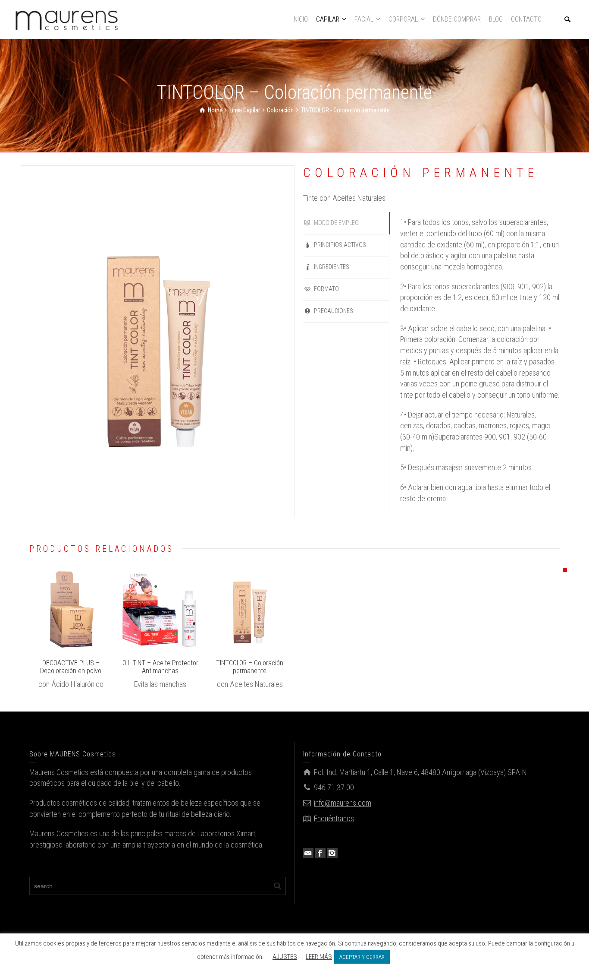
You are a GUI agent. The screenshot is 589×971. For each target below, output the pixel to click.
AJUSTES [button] (285, 957)
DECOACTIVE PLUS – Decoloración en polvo (70, 667)
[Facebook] (320, 853)
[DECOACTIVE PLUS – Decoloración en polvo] (83, 609)
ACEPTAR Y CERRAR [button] (362, 957)
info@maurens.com (342, 802)
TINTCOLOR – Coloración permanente (249, 667)
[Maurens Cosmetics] (67, 18)
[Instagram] (332, 853)
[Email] (308, 853)
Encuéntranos (334, 818)
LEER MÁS (319, 957)
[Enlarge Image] (58, 609)
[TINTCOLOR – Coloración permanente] (261, 609)
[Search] (567, 19)
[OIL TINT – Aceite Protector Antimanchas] (172, 609)
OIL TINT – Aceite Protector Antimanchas (160, 667)
